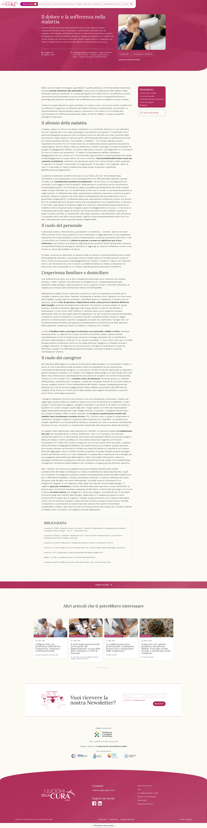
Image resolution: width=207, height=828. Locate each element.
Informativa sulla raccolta (103, 825)
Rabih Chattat (112, 655)
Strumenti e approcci (143, 54)
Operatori (124, 54)
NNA (139, 789)
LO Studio (188, 819)
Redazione (96, 4)
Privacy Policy (139, 700)
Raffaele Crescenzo (81, 52)
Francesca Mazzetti (86, 657)
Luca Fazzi (75, 657)
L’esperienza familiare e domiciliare (152, 99)
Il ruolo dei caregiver (147, 102)
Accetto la (135, 700)
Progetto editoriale (83, 4)
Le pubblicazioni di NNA (111, 4)
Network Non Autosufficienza (63, 4)
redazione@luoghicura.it (103, 790)
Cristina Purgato (148, 657)
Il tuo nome (129, 696)
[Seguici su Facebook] (94, 803)
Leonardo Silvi (53, 655)
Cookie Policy (113, 819)
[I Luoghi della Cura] (10, 4)
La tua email (151, 696)
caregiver (121, 59)
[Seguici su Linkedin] (100, 803)
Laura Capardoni (42, 655)
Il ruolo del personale (147, 96)
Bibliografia (143, 105)
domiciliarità (129, 59)
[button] (97, 667)
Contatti (125, 4)
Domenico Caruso (82, 659)
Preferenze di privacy (127, 819)
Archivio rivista (44, 4)
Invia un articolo (145, 804)
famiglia (137, 59)
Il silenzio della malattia (148, 93)
